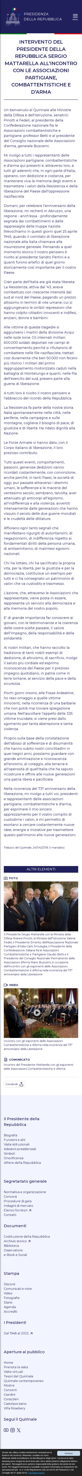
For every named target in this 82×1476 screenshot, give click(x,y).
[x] (19, 1430)
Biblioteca (11, 1246)
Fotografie (12, 1298)
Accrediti (10, 1311)
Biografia (10, 1135)
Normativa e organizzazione (25, 1192)
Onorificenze (14, 1158)
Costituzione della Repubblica (27, 1236)
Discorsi (9, 1284)
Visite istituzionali (16, 1144)
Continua (69, 1453)
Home (8, 1362)
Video (8, 1293)
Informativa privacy (36, 1472)
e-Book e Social (15, 1255)
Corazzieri (11, 1399)
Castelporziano (15, 1404)
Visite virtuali (13, 1372)
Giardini (9, 1394)
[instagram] (12, 1431)
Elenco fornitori (15, 1210)
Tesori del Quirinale (18, 1376)
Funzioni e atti (14, 1140)
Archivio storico (15, 1241)
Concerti (10, 1390)
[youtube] (6, 1431)
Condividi (12, 1084)
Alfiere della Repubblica (22, 1163)
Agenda (10, 1307)
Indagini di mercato (18, 1206)
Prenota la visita (16, 1367)
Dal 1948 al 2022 (16, 1333)
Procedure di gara (17, 1201)
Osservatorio (13, 1250)
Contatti (10, 1215)
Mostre (9, 1385)
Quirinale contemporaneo (23, 1381)
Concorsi (10, 1196)
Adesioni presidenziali (20, 1149)
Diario (8, 1302)
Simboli (9, 1153)
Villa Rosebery (14, 1408)
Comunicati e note (18, 1289)
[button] (75, 17)
